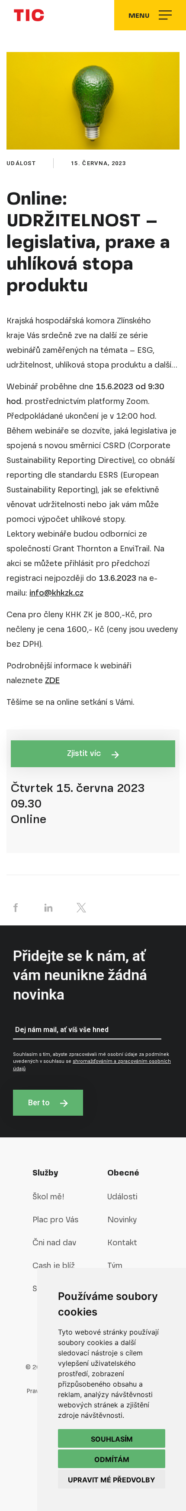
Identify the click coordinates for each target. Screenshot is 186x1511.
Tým (114, 1265)
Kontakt (122, 1242)
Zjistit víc (85, 753)
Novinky (122, 1219)
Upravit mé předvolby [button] (111, 1479)
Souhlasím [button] (112, 1439)
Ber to (39, 1102)
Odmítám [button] (111, 1459)
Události (122, 1197)
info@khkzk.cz (56, 593)
